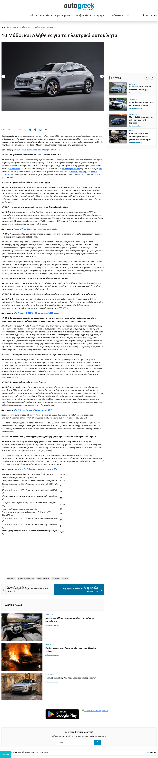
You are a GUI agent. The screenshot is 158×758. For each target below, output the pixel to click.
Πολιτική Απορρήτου (31, 752)
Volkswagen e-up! (78, 171)
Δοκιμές (44, 15)
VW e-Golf (55, 578)
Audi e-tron (11, 578)
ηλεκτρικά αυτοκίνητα (26, 578)
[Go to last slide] (146, 77)
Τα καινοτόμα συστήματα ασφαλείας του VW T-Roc (37, 150)
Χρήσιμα (99, 15)
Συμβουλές (82, 15)
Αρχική (4, 27)
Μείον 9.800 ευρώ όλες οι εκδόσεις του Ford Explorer (141, 120)
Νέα (32, 15)
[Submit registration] (97, 742)
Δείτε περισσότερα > (52, 625)
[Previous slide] (3, 76)
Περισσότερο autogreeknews (11, 752)
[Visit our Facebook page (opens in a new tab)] (142, 15)
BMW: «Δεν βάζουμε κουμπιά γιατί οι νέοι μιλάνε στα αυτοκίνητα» (140, 136)
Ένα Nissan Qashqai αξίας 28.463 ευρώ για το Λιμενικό (27, 589)
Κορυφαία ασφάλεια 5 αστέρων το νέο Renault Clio (80, 589)
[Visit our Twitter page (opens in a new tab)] (150, 15)
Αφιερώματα (62, 15)
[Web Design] (152, 752)
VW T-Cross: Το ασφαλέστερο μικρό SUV (33, 410)
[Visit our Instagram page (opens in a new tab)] (146, 15)
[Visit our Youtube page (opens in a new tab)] (155, 15)
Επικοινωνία (44, 752)
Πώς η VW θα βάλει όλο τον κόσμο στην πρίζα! (36, 229)
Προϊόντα (115, 15)
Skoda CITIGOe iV (43, 578)
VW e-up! (65, 578)
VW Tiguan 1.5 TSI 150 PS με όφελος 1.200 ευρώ (36, 313)
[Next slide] (102, 76)
